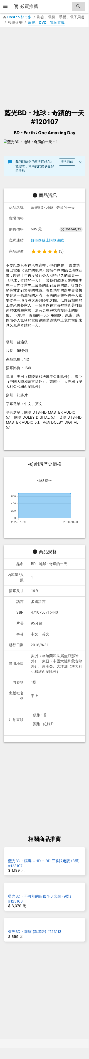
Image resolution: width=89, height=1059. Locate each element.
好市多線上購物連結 (47, 240)
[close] (80, 162)
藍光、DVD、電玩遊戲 (46, 22)
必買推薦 (29, 6)
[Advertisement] (44, 66)
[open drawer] (5, 6)
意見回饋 (67, 161)
